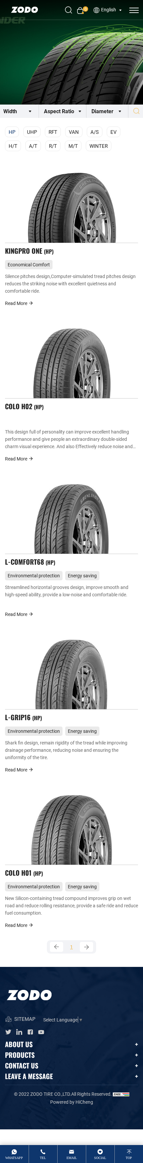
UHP (32, 132)
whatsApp (14, 1158)
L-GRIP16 (22, 717)
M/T (73, 146)
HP (12, 132)
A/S (94, 132)
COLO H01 (23, 872)
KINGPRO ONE (28, 250)
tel (43, 1158)
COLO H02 (23, 406)
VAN (74, 132)
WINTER (98, 146)
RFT (53, 132)
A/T (33, 146)
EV (113, 132)
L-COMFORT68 (29, 561)
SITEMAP (24, 1019)
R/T (53, 146)
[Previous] (56, 947)
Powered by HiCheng (71, 1102)
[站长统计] (121, 1094)
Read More (16, 303)
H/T (13, 146)
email (72, 1158)
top (129, 1158)
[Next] (86, 947)
